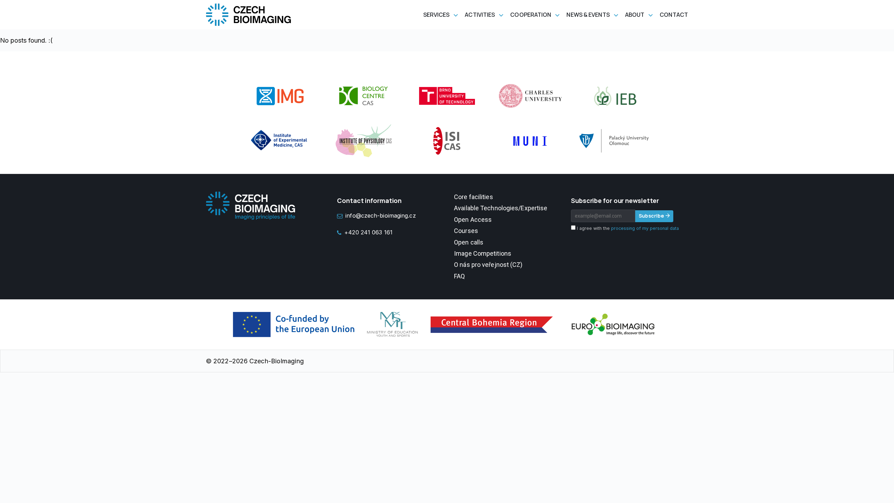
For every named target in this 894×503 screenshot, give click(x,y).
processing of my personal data (645, 228)
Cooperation (530, 15)
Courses (466, 230)
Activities (480, 15)
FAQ (459, 276)
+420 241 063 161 (368, 232)
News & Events (587, 15)
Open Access (473, 219)
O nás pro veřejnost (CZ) (488, 264)
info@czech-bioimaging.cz (380, 215)
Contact (674, 15)
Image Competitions (482, 253)
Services (436, 15)
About (635, 15)
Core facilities (473, 197)
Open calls (468, 242)
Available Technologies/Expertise (500, 208)
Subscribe (651, 215)
